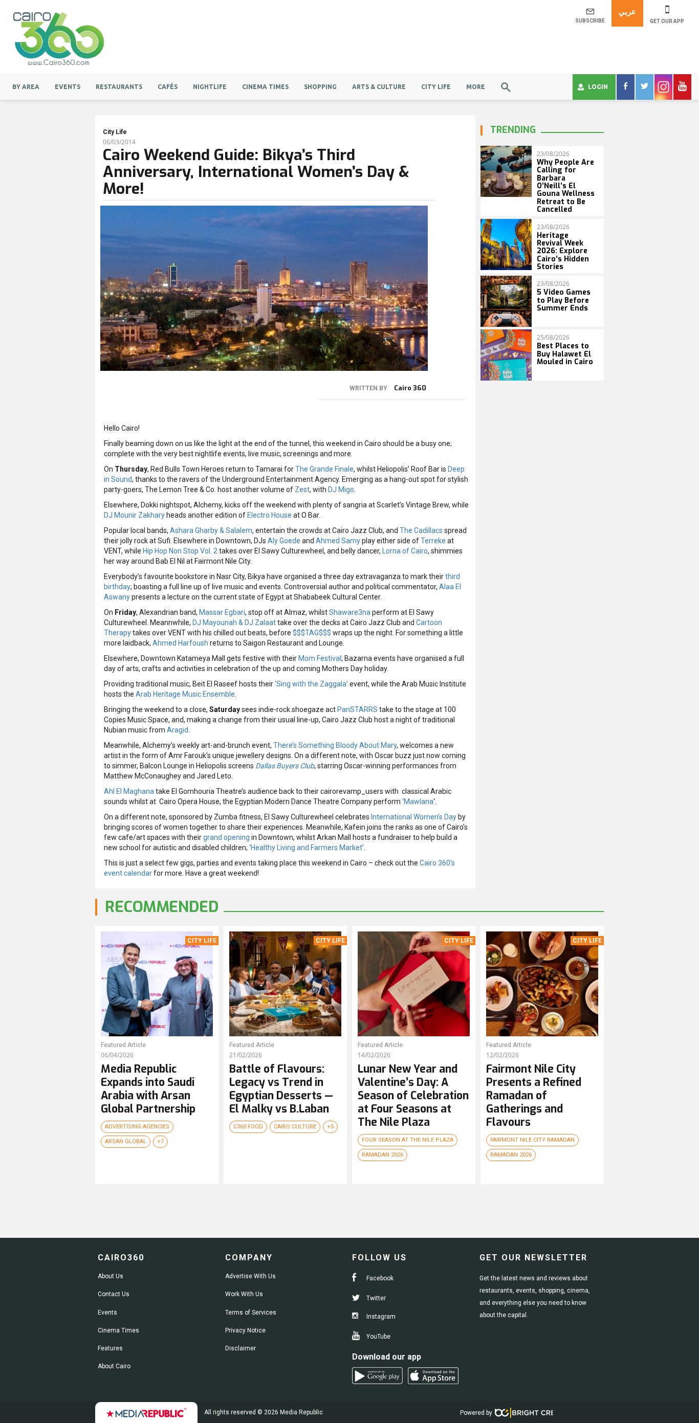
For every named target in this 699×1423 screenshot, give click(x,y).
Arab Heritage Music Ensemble (185, 694)
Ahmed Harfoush (180, 643)
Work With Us (244, 1294)
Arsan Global (125, 1141)
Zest (302, 489)
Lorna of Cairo (405, 551)
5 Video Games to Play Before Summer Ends (564, 300)
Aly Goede (284, 541)
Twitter (375, 1298)
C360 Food (248, 1126)
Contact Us (113, 1294)
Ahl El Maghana (129, 791)
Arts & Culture (379, 86)
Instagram (380, 1316)
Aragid (177, 730)
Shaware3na (349, 612)
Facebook (379, 1278)
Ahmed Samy (338, 541)
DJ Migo (341, 489)
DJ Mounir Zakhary (134, 515)
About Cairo (114, 1366)
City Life (436, 86)
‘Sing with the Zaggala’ (311, 684)
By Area (25, 86)
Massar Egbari (222, 612)
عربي (627, 11)
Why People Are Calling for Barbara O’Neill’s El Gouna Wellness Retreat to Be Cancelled (566, 186)
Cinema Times (265, 86)
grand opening (226, 837)
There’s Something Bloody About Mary (335, 745)
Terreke (433, 541)
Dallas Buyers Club (284, 766)
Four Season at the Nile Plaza (407, 1140)
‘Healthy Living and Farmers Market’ (306, 847)
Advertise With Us (250, 1276)
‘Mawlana (417, 801)
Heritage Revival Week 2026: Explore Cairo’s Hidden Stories (563, 251)
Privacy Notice (245, 1330)
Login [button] (598, 86)
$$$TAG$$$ (312, 633)
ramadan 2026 (382, 1154)
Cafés (168, 86)
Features (110, 1348)
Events (67, 86)
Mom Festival (319, 658)
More (475, 86)
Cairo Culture (295, 1126)
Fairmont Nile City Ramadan (532, 1140)
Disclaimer (240, 1348)
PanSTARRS (357, 709)
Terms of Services (250, 1312)
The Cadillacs (421, 530)
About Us (110, 1276)
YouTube (377, 1336)
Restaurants (119, 86)
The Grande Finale (324, 469)
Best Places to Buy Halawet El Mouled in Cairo (565, 354)
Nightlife (210, 86)
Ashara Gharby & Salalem (211, 530)
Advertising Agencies (137, 1126)
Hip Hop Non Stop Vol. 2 (180, 551)
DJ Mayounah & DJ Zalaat (234, 622)
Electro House (269, 515)
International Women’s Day (413, 817)
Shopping (320, 86)
